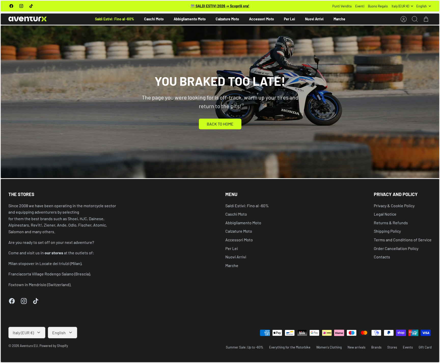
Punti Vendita (342, 6)
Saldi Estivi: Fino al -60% (114, 19)
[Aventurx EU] (27, 19)
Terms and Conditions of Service (403, 239)
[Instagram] (21, 6)
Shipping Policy (387, 231)
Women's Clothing (329, 347)
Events (408, 347)
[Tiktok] (31, 6)
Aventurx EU (29, 346)
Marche (339, 19)
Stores (392, 347)
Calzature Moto (227, 19)
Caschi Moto (154, 19)
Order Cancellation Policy (396, 248)
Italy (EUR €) (400, 6)
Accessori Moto (261, 19)
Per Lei (289, 19)
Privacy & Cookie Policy (394, 205)
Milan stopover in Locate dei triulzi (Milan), (45, 263)
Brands (376, 347)
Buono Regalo (378, 6)
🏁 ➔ (219, 6)
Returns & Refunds (391, 222)
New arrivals (356, 347)
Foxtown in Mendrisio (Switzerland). (39, 284)
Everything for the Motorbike (289, 347)
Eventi (359, 6)
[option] (220, 101)
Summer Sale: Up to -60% (244, 347)
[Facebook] (11, 6)
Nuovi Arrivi (314, 19)
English (421, 6)
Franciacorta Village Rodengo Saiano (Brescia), (49, 273)
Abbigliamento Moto (190, 19)
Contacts (382, 256)
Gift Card (425, 347)
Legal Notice (385, 214)
